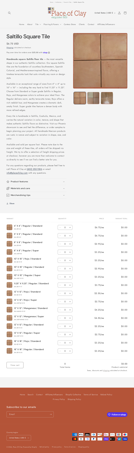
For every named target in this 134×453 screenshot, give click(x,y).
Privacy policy (57, 447)
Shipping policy (83, 447)
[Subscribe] (51, 414)
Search (31, 394)
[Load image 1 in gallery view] (80, 98)
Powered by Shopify (30, 447)
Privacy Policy (59, 399)
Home (51, 2)
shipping (106, 370)
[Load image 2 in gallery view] (93, 98)
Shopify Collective (73, 394)
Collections (58, 2)
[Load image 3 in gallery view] (107, 98)
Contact (39, 394)
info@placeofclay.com (17, 172)
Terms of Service (91, 394)
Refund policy (44, 447)
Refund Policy (106, 394)
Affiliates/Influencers (54, 394)
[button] (9, 13)
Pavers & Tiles (67, 2)
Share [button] (12, 203)
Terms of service (70, 447)
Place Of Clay (18, 447)
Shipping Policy (74, 399)
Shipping (10, 47)
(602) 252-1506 (34, 169)
